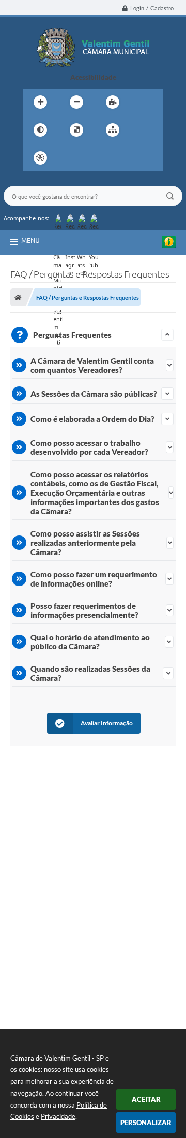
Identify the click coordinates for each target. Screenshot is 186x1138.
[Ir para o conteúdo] (69, 158)
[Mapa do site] (113, 130)
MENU (30, 240)
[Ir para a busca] (115, 158)
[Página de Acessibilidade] (40, 158)
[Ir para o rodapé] (138, 158)
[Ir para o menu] (92, 158)
